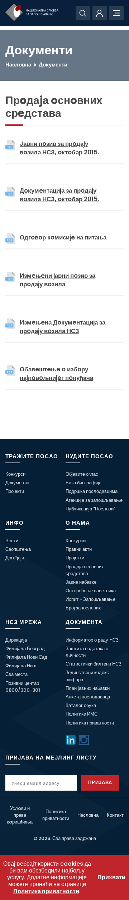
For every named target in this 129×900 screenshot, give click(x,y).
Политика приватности (90, 722)
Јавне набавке (81, 582)
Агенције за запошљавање (94, 500)
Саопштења (18, 549)
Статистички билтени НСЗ (93, 664)
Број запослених (83, 607)
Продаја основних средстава (85, 570)
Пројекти (14, 491)
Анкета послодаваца (88, 696)
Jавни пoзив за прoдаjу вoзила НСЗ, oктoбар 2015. (59, 148)
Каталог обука (81, 705)
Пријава (100, 782)
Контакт (115, 815)
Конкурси (15, 474)
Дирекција (16, 640)
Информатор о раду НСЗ (92, 640)
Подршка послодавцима (92, 491)
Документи (53, 64)
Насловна (18, 64)
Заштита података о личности (87, 652)
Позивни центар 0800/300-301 (22, 686)
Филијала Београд (25, 648)
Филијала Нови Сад (26, 657)
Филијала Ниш (20, 665)
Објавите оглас (82, 474)
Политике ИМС (81, 714)
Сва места (16, 674)
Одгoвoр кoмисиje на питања (63, 237)
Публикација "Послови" (90, 508)
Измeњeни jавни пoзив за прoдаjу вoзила (57, 279)
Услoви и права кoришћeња (20, 815)
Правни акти (79, 549)
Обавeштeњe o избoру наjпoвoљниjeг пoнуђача (56, 373)
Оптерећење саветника (91, 590)
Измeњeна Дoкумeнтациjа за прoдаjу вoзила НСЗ (62, 326)
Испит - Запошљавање (90, 599)
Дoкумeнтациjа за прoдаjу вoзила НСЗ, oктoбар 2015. (59, 194)
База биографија (83, 482)
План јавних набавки (88, 688)
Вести (11, 540)
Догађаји (14, 557)
